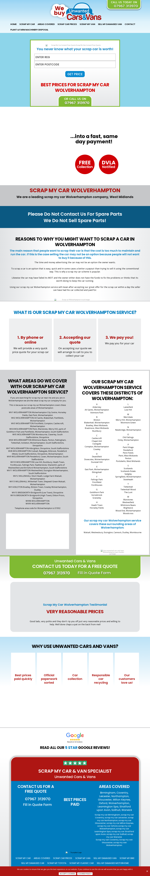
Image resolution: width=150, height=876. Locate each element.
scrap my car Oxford (107, 825)
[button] (75, 738)
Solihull (115, 810)
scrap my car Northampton (115, 819)
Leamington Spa (108, 806)
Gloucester (105, 799)
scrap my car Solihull (117, 834)
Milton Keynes (121, 799)
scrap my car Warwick (119, 835)
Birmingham (107, 792)
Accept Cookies (67, 873)
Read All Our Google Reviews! (75, 747)
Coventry (122, 792)
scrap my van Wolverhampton (116, 844)
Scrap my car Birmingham (107, 814)
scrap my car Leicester (116, 817)
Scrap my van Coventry (107, 839)
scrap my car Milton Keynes (120, 823)
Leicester (104, 796)
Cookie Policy (85, 873)
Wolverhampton (119, 803)
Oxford (103, 803)
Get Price (75, 74)
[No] (147, 871)
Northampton (120, 796)
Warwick (127, 810)
